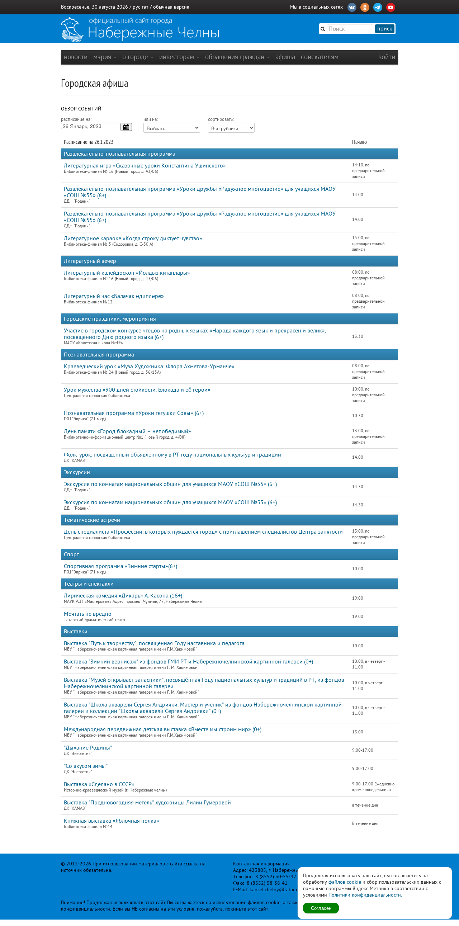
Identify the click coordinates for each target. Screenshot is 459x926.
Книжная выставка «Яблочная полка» (111, 821)
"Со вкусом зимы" (86, 766)
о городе (136, 57)
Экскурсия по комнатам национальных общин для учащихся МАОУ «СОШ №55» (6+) (170, 484)
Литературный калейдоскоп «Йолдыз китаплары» (127, 273)
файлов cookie (344, 882)
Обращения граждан (235, 57)
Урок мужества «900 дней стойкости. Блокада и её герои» (137, 390)
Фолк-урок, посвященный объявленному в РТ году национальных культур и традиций (172, 455)
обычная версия (171, 7)
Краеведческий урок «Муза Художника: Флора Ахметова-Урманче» (149, 366)
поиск (384, 28)
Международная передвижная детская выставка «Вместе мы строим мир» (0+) (162, 729)
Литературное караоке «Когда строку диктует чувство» (133, 238)
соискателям (320, 57)
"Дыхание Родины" (88, 748)
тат (145, 7)
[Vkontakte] (352, 6)
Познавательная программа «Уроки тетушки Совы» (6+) (134, 413)
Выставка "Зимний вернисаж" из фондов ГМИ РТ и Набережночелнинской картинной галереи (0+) (188, 661)
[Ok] (364, 6)
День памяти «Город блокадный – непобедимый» (127, 431)
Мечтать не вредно (88, 614)
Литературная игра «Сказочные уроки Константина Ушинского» (145, 165)
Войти (386, 57)
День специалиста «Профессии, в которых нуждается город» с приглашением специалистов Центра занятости (203, 532)
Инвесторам (177, 57)
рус (136, 7)
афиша (285, 57)
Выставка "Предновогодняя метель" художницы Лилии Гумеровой (147, 802)
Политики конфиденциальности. (365, 895)
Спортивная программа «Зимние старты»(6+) (120, 566)
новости (75, 57)
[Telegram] (377, 6)
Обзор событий (81, 109)
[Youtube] (390, 6)
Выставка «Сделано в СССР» (99, 784)
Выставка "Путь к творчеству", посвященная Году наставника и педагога (154, 643)
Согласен (321, 907)
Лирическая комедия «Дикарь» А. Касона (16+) (123, 595)
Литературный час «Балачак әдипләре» (114, 296)
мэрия (103, 57)
